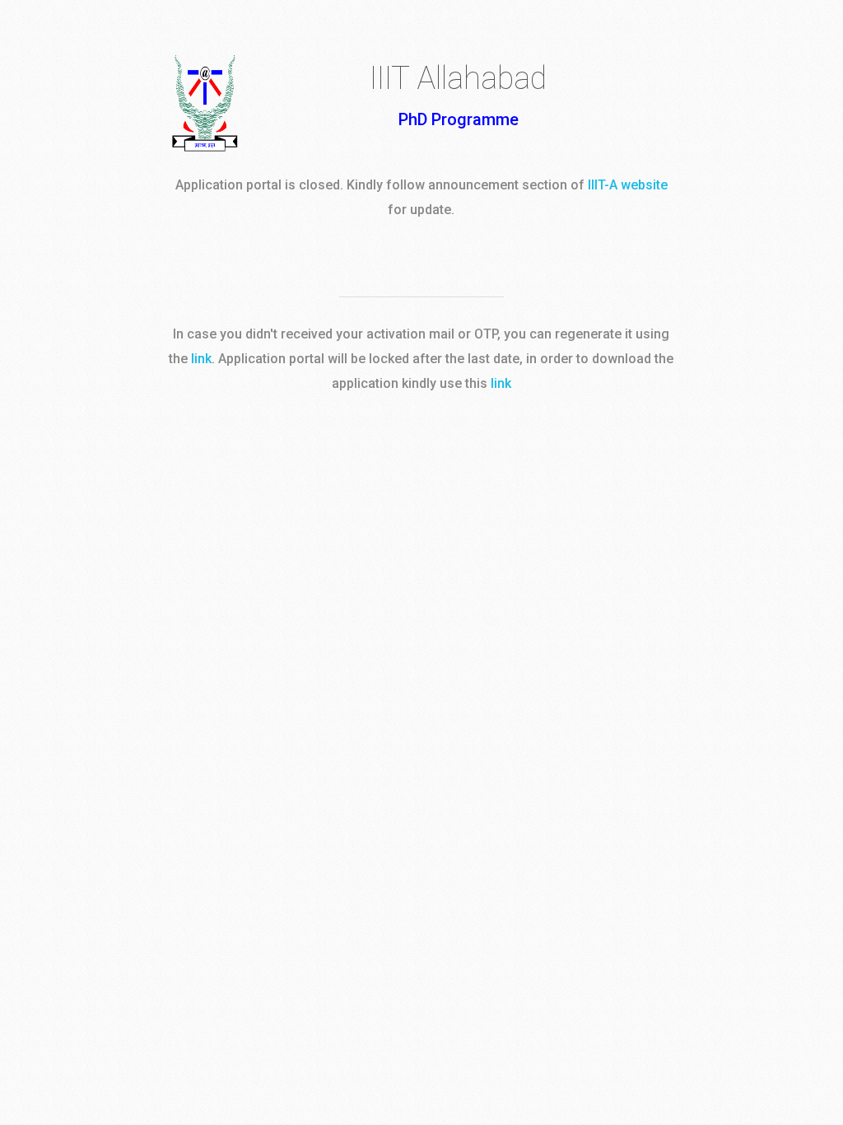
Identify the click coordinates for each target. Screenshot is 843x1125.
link (201, 358)
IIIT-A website (628, 185)
